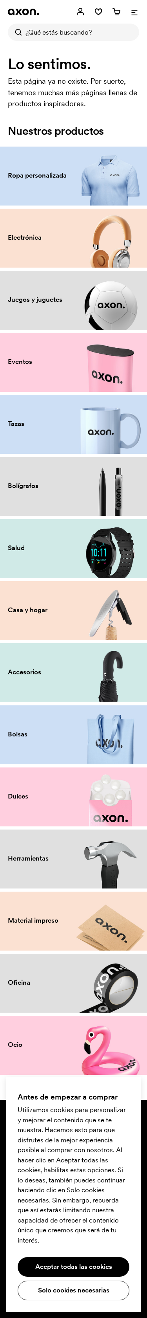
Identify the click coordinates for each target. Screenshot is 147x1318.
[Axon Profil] (23, 11)
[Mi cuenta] (80, 12)
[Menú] (134, 12)
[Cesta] (116, 12)
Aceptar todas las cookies (73, 1266)
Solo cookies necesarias (73, 1290)
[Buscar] (16, 32)
